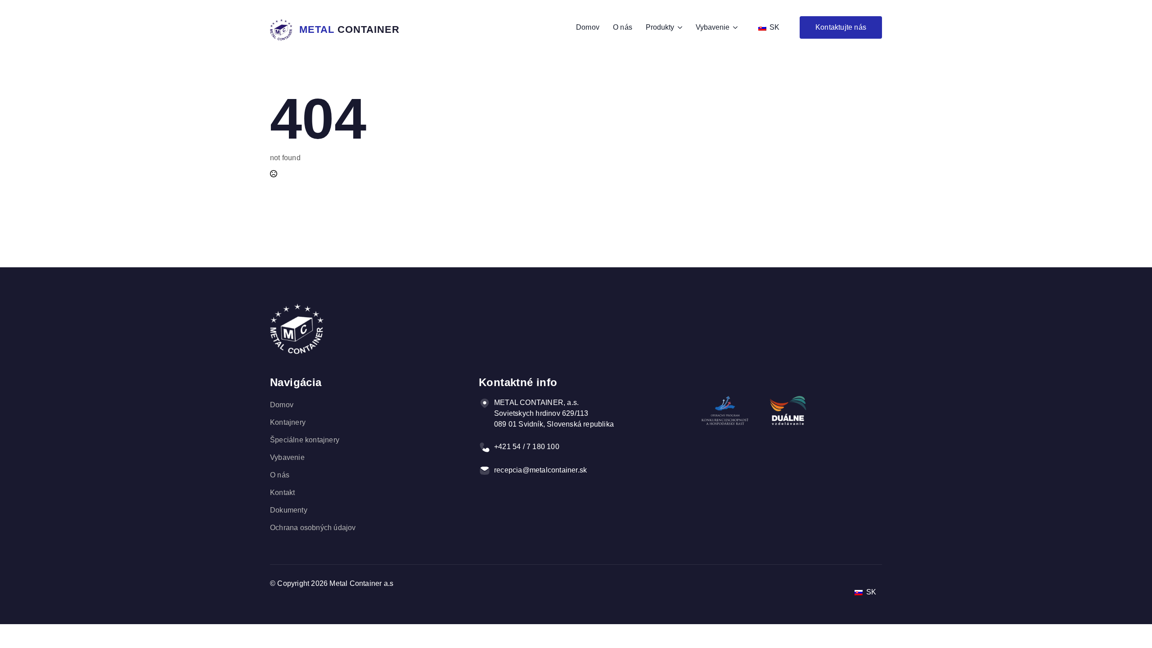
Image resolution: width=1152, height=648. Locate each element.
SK (774, 27)
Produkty (660, 27)
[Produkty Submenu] (678, 27)
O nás (622, 27)
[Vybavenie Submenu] (733, 27)
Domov (587, 27)
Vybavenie (712, 27)
